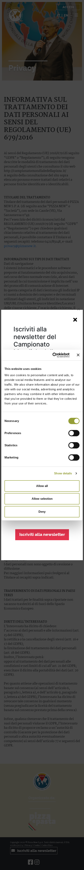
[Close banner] (78, 355)
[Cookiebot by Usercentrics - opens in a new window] (53, 355)
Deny (42, 511)
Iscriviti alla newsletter (42, 534)
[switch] (74, 433)
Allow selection (42, 498)
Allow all (42, 486)
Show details (63, 473)
